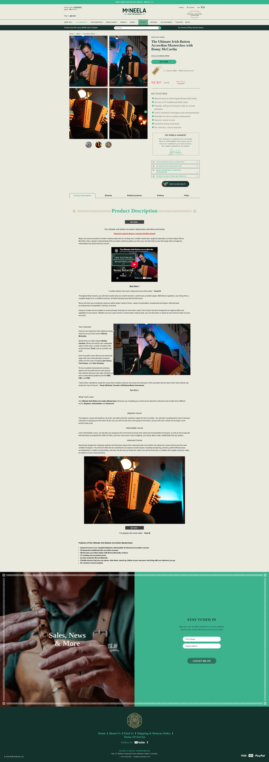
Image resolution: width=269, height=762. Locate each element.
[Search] (159, 28)
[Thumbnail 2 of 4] (89, 145)
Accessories (167, 22)
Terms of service (134, 737)
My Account (190, 7)
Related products (134, 195)
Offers (153, 22)
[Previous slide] (71, 111)
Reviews (108, 195)
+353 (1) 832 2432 (125, 757)
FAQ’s (186, 195)
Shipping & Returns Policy (154, 733)
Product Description (82, 195)
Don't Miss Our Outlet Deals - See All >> (134, 2)
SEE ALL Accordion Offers (160, 56)
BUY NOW (164, 62)
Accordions (81, 22)
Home (102, 733)
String (123, 22)
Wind (132, 22)
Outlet (143, 22)
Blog (187, 22)
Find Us (129, 733)
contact (181, 7)
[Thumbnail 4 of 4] (108, 145)
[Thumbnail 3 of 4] (98, 145)
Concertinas (96, 22)
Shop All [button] (68, 22)
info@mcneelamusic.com (142, 757)
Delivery (160, 195)
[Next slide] (145, 111)
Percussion (111, 22)
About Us (115, 733)
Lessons (179, 22)
